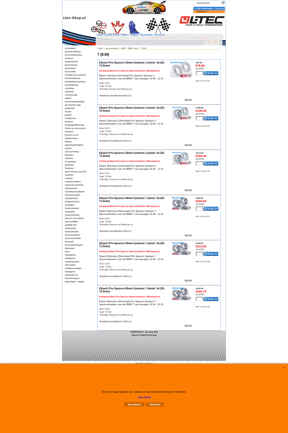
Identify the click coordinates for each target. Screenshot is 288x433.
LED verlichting (72, 151)
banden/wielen (71, 61)
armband (69, 58)
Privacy (134, 35)
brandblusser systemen (75, 75)
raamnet (68, 178)
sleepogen (69, 205)
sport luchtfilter (71, 221)
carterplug (69, 88)
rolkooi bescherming (74, 185)
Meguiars (69, 155)
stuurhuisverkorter (73, 238)
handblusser (70, 118)
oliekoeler (69, 165)
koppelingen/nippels (74, 145)
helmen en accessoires (75, 128)
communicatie (71, 95)
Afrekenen (159, 35)
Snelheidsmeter (72, 208)
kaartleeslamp (71, 138)
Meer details (144, 397)
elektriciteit (69, 108)
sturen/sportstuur (72, 235)
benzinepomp (71, 65)
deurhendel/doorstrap (74, 101)
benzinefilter (70, 71)
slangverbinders (72, 201)
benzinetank (70, 68)
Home (100, 35)
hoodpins (69, 131)
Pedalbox (69, 168)
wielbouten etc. (71, 275)
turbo (67, 251)
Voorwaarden (146, 35)
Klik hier (188, 99)
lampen (68, 148)
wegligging (70, 271)
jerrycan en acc (72, 135)
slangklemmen (71, 198)
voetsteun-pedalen (73, 268)
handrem (69, 121)
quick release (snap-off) (75, 171)
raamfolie (69, 175)
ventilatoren (70, 258)
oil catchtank (70, 161)
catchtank (69, 91)
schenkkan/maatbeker (75, 191)
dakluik (68, 98)
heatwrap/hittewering (74, 125)
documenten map (73, 105)
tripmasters (70, 248)
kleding (68, 141)
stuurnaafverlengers (74, 245)
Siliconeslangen (72, 278)
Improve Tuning (112, 35)
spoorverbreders (72, 215)
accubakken (70, 48)
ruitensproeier (71, 188)
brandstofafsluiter (72, 78)
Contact (125, 35)
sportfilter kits (71, 225)
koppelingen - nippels (74, 281)
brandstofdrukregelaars (75, 81)
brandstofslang (71, 85)
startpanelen (70, 228)
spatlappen (70, 211)
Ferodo (68, 111)
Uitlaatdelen (70, 255)
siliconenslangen (72, 195)
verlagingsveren (72, 261)
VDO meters (70, 265)
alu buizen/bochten (73, 55)
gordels (68, 115)
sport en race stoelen (74, 218)
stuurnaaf (69, 241)
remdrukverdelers (73, 181)
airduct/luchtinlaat (73, 51)
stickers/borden (72, 231)
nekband (69, 158)
